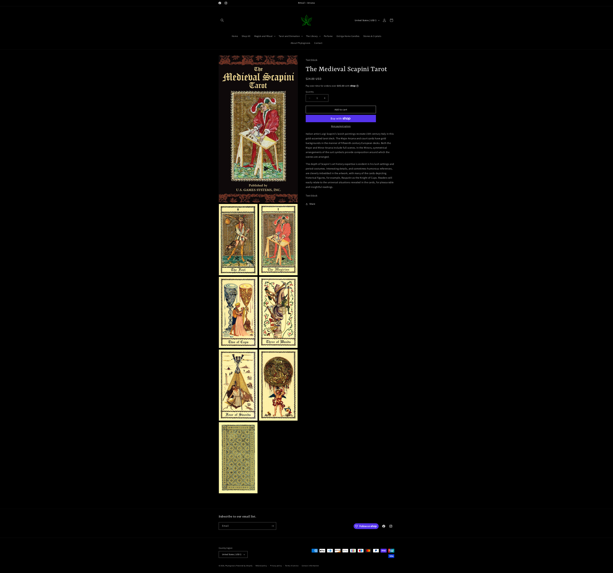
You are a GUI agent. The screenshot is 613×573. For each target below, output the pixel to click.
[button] (222, 20)
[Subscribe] (272, 526)
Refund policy (261, 566)
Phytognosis (230, 566)
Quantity (310, 91)
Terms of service (292, 566)
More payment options (341, 126)
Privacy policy (276, 566)
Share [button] (312, 203)
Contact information (310, 566)
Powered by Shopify (244, 566)
